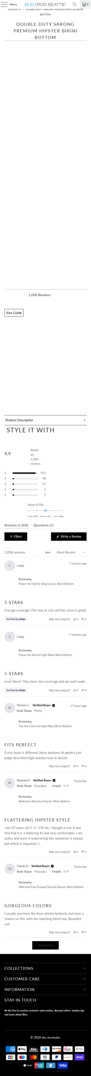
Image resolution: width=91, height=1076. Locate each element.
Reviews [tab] (16, 526)
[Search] (74, 4)
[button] (45, 401)
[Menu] (2, 4)
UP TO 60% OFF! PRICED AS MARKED (35, 361)
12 (47, 347)
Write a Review (73, 537)
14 (57, 347)
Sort (48, 552)
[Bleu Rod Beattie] (45, 4)
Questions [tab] (43, 526)
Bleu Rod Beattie (51, 1037)
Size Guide (14, 313)
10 (37, 347)
